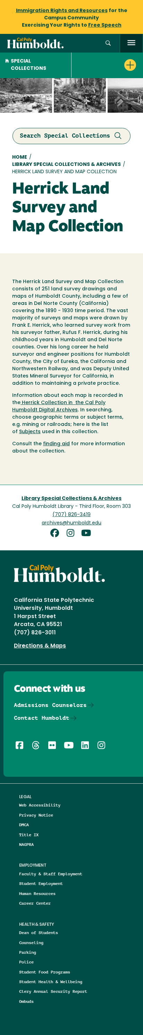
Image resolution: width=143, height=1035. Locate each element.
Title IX (29, 834)
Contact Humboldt (41, 718)
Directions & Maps (40, 646)
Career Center (35, 903)
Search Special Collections (65, 135)
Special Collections (28, 65)
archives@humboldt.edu (71, 523)
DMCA (24, 824)
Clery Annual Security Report (53, 991)
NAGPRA (26, 844)
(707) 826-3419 (71, 515)
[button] (108, 43)
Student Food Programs (44, 972)
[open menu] (131, 43)
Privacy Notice (36, 815)
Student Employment (41, 883)
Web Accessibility (39, 805)
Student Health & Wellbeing (50, 981)
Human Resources (37, 893)
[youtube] (87, 534)
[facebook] (57, 534)
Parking (27, 952)
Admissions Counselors (50, 705)
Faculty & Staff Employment (50, 873)
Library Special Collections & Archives (66, 164)
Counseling (31, 942)
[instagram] (73, 534)
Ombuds (26, 1001)
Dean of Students (38, 932)
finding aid (56, 444)
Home (19, 157)
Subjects (30, 432)
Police (26, 961)
